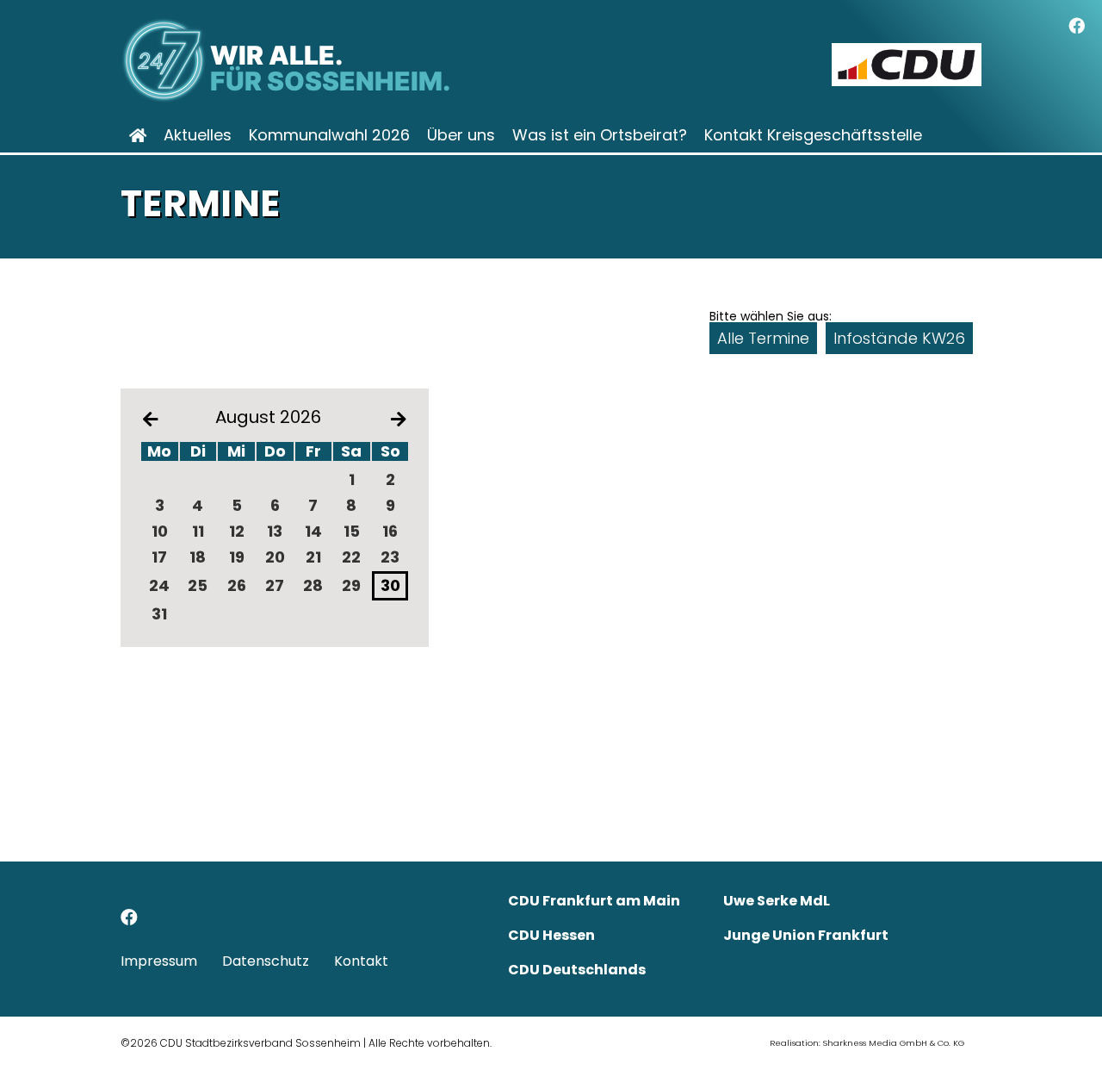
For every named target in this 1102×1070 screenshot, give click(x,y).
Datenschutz (265, 961)
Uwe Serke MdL (776, 901)
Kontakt (361, 961)
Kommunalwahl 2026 (329, 135)
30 (390, 585)
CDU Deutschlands (577, 970)
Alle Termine (763, 338)
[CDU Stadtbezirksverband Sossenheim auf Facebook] (129, 919)
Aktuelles (198, 135)
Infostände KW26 (899, 338)
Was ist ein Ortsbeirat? (599, 135)
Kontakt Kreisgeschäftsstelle (813, 135)
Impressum (159, 961)
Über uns (461, 135)
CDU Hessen (551, 935)
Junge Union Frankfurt (805, 935)
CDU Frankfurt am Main (594, 901)
